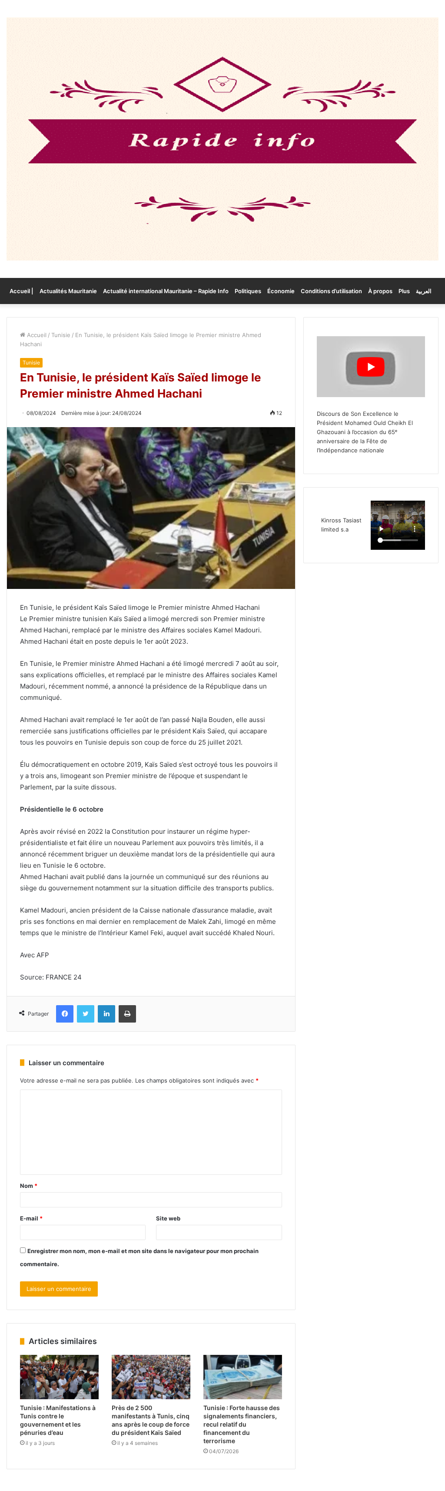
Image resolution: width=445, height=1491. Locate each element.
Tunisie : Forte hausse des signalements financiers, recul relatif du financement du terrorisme (241, 1424)
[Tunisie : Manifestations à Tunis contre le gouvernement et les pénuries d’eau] (59, 1377)
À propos (380, 291)
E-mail (31, 1218)
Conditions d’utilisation (331, 291)
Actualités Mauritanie (68, 291)
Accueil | (21, 291)
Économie (281, 291)
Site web (168, 1218)
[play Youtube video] (371, 366)
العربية (424, 291)
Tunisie (60, 334)
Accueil (35, 334)
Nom (28, 1185)
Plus (404, 291)
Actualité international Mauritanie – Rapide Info (166, 291)
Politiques (248, 291)
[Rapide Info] (222, 139)
